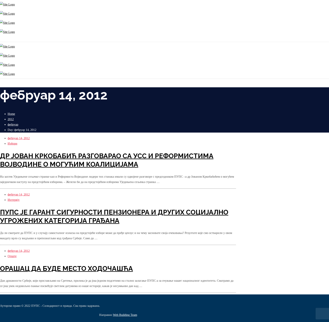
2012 (11, 119)
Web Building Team (125, 314)
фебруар (13, 124)
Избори (12, 143)
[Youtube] (2, 39)
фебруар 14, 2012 (19, 138)
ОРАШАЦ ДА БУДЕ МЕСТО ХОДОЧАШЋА (66, 268)
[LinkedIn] (3, 39)
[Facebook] (1, 39)
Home (11, 113)
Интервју (14, 199)
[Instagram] (0, 39)
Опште (12, 256)
